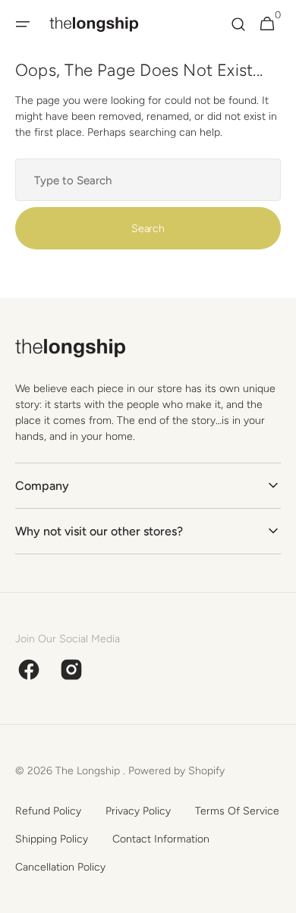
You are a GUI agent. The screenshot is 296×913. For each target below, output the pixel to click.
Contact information (160, 839)
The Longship (89, 770)
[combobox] (148, 179)
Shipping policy (51, 839)
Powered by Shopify (176, 770)
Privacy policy (138, 811)
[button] (22, 24)
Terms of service (237, 811)
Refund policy (48, 811)
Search (147, 228)
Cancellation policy (60, 867)
